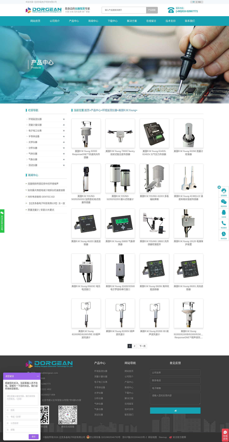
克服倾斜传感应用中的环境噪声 (43, 183)
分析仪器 (33, 148)
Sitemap (163, 437)
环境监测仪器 (109, 110)
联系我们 (190, 21)
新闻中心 (93, 21)
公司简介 (55, 21)
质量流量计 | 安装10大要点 (41, 210)
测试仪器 (33, 165)
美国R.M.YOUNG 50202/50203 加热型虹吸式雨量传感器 (86, 199)
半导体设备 (34, 136)
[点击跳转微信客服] (223, 203)
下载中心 (113, 21)
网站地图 (152, 437)
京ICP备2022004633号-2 (135, 437)
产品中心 (74, 21)
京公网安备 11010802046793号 (105, 437)
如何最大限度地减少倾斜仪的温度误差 (46, 190)
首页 (86, 110)
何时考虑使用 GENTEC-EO (41, 196)
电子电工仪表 (35, 130)
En (199, 2)
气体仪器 (33, 153)
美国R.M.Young (127, 110)
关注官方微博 (179, 437)
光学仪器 (33, 142)
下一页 (142, 346)
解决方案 (132, 21)
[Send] (175, 410)
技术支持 (171, 21)
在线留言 (151, 21)
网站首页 (35, 21)
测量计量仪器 (35, 125)
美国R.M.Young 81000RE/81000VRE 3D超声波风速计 (86, 334)
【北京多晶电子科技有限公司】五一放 (46, 203)
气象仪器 (33, 159)
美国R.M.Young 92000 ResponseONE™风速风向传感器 (86, 154)
